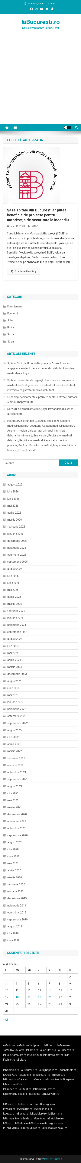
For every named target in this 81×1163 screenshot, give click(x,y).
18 (17, 997)
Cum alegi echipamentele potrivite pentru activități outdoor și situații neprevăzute (42, 399)
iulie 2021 (13, 793)
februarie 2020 (16, 884)
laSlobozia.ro (37, 1123)
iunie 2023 (13, 688)
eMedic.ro (9, 1045)
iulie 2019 (13, 933)
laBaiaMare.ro (38, 1113)
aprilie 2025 (14, 596)
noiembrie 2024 (16, 624)
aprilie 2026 (14, 512)
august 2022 (14, 730)
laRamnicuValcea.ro (15, 1093)
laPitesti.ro (25, 1089)
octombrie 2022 (16, 715)
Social (11, 334)
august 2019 (14, 926)
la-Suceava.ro (66, 1050)
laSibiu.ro (8, 1123)
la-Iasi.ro (23, 1104)
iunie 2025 (13, 582)
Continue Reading (25, 271)
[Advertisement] (40, 81)
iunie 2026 (13, 498)
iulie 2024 (13, 646)
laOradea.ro (10, 1089)
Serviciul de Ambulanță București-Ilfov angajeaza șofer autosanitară (40, 411)
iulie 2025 (13, 575)
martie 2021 (14, 807)
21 (49, 997)
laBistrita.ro (55, 1113)
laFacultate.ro (48, 1050)
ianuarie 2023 (15, 702)
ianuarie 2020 (15, 891)
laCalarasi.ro (24, 1079)
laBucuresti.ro (40, 21)
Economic (13, 313)
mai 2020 (12, 863)
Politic (11, 327)
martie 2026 (14, 519)
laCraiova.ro (10, 1074)
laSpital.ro (36, 1045)
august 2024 (14, 638)
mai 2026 (12, 505)
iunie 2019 (13, 940)
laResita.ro (39, 1118)
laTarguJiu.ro (12, 1127)
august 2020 (14, 842)
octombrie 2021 (16, 772)
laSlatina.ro (22, 1123)
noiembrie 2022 (16, 709)
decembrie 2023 (17, 673)
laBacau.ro (22, 1113)
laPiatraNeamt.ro (53, 1054)
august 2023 (14, 681)
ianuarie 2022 (15, 765)
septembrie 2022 (17, 723)
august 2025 (14, 568)
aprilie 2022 (14, 744)
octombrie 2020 (16, 828)
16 (70, 990)
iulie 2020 (13, 849)
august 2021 (14, 786)
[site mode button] (67, 127)
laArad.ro (8, 1113)
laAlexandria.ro (43, 1108)
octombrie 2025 (16, 554)
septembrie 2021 (17, 779)
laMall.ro (9, 1050)
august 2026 (14, 484)
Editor (34, 225)
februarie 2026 (16, 526)
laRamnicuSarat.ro (44, 1089)
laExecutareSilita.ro (14, 1054)
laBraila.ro (26, 1118)
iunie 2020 (13, 856)
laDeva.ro (38, 1079)
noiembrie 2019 (16, 905)
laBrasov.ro (9, 1104)
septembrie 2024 (17, 631)
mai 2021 (12, 800)
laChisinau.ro (35, 1054)
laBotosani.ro (11, 1118)
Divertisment (15, 306)
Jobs (10, 320)
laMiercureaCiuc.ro (14, 1084)
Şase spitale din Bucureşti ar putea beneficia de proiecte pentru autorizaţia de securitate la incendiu (38, 215)
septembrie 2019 (17, 919)
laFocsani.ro (52, 1079)
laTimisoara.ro (56, 1074)
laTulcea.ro (48, 1127)
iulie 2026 (13, 491)
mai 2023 (12, 695)
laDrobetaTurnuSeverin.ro (44, 1093)
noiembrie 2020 (16, 821)
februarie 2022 (16, 758)
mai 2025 (12, 589)
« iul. (5, 1019)
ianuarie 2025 (15, 617)
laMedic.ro (23, 1045)
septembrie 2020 (17, 835)
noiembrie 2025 (16, 547)
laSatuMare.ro (55, 1118)
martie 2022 (14, 751)
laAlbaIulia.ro (24, 1108)
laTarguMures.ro (30, 1127)
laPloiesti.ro (39, 1074)
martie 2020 (14, 877)
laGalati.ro (25, 1074)
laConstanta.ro (67, 1070)
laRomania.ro (11, 1070)
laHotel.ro (49, 1045)
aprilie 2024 (14, 659)
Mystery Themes (53, 1159)
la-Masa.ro (63, 1045)
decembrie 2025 (17, 540)
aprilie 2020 (14, 870)
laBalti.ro (21, 1059)
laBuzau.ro (10, 1079)
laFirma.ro (32, 1050)
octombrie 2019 (16, 912)
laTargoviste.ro (54, 1123)
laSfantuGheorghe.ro (42, 1104)
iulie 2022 (13, 737)
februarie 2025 (16, 610)
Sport (10, 341)
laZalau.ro (61, 1127)
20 (39, 997)
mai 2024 (12, 652)
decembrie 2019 (17, 898)
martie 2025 (14, 603)
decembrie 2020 (17, 814)
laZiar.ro (19, 1050)
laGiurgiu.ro (67, 1079)
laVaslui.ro (10, 1108)
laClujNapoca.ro (48, 1070)
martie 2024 (14, 666)
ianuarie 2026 (15, 533)
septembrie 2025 (17, 561)
